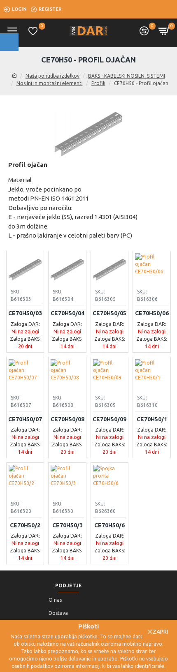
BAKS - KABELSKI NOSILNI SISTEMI (126, 76)
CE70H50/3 (67, 525)
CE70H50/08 (67, 419)
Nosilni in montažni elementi (49, 83)
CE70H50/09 (109, 419)
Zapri (160, 631)
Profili (98, 83)
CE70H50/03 (25, 313)
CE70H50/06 (152, 313)
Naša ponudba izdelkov (52, 76)
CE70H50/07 (25, 419)
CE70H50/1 (152, 419)
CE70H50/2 (25, 525)
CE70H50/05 (109, 313)
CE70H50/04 (67, 313)
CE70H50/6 (109, 525)
